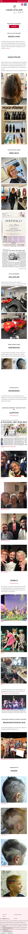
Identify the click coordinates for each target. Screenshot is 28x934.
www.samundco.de (14, 583)
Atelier (4, 916)
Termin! (8, 48)
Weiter (14, 26)
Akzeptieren (3, 933)
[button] (15, 435)
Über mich (4, 914)
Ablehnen (10, 933)
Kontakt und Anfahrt (17, 914)
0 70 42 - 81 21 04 (23, 1)
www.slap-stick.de (14, 415)
